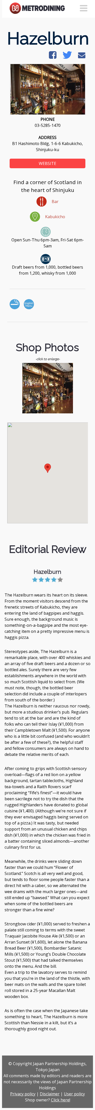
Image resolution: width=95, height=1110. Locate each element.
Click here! (60, 1100)
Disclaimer (50, 1094)
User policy (74, 1094)
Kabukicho (55, 216)
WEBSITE (47, 163)
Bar (55, 201)
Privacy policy (22, 1094)
